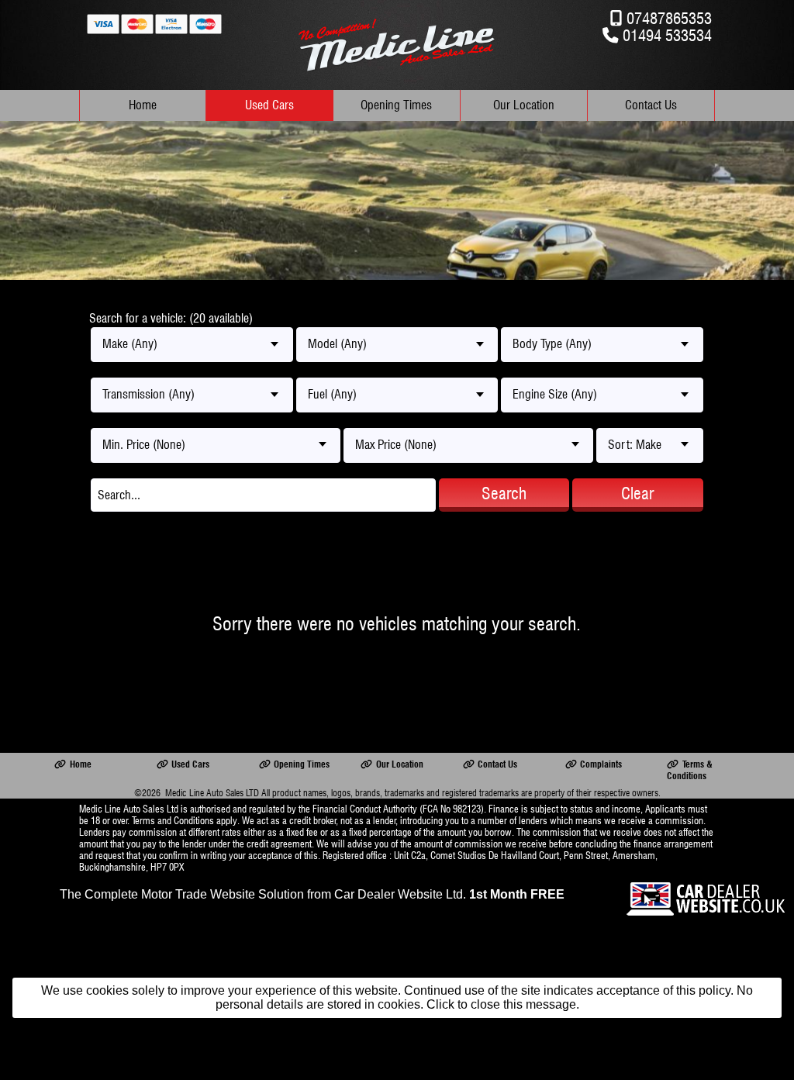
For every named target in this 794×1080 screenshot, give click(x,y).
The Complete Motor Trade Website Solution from (312, 894)
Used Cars (269, 105)
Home (143, 105)
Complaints (601, 764)
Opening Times (396, 105)
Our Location (523, 105)
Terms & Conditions (689, 770)
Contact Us (651, 105)
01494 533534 (667, 35)
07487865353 (669, 18)
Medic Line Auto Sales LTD (212, 793)
